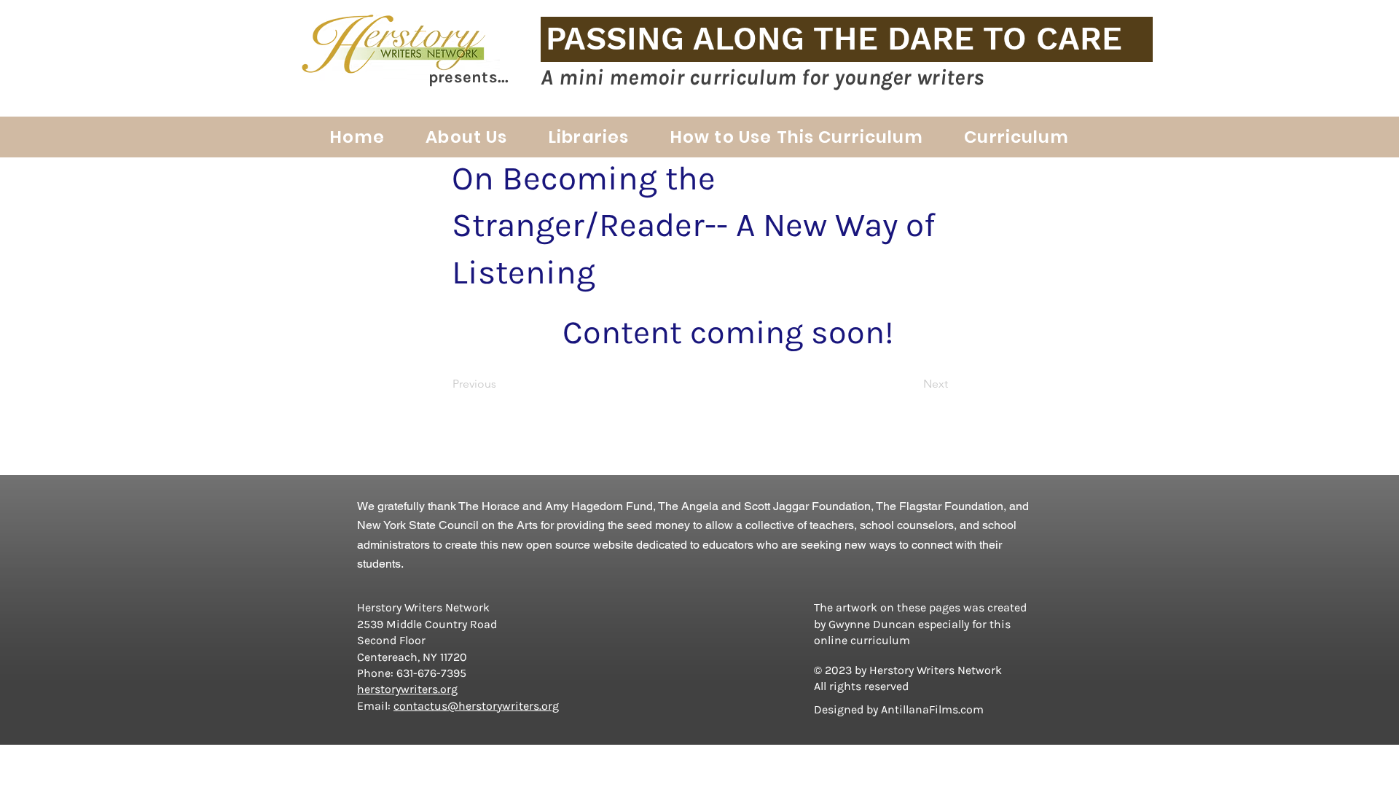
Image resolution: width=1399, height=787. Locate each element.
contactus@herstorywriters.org (476, 706)
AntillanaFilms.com (932, 709)
